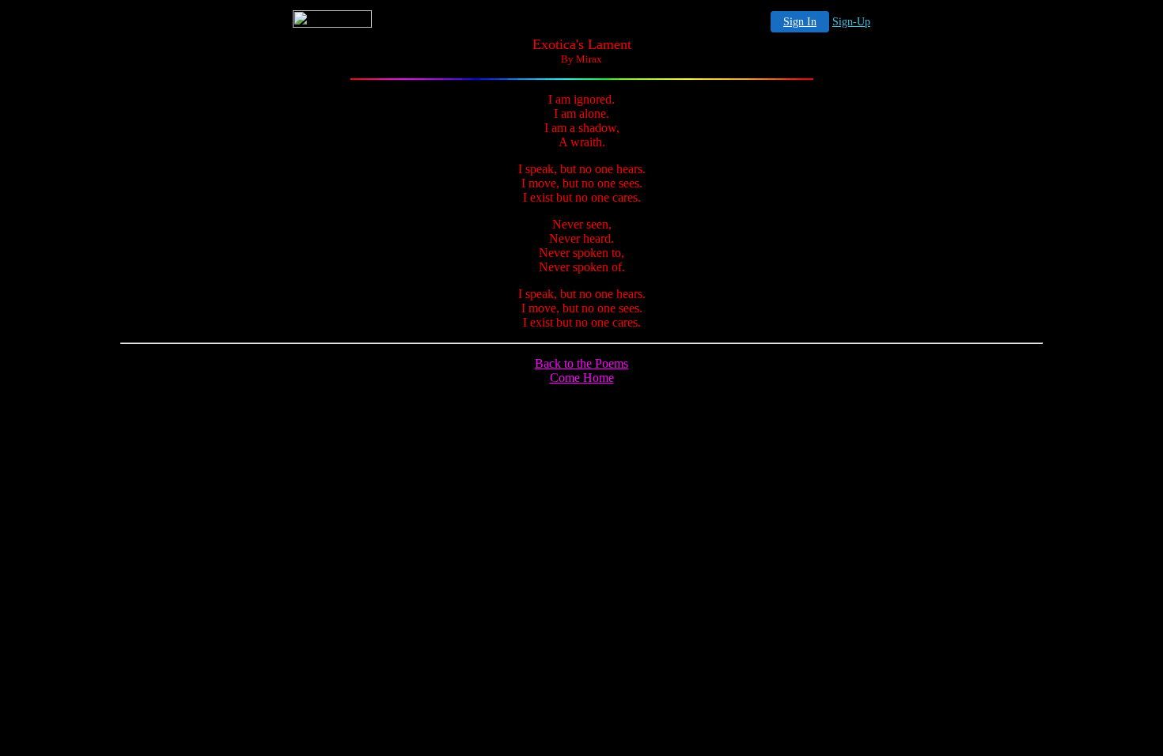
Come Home (582, 377)
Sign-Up (851, 22)
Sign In (799, 22)
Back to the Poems (581, 363)
